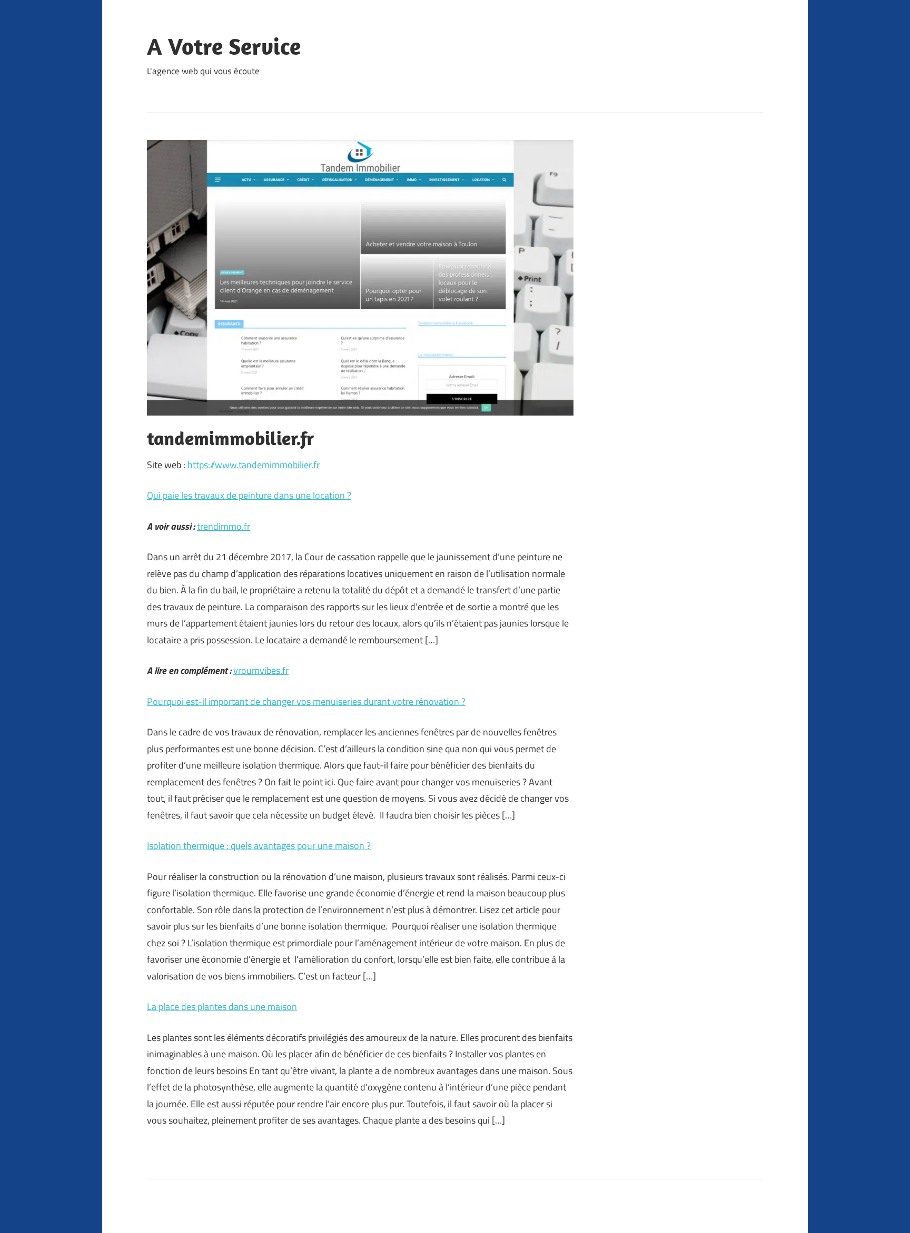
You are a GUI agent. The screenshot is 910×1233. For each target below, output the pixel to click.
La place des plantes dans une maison (222, 1006)
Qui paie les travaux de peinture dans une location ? (249, 495)
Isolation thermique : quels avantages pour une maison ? (259, 845)
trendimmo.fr (223, 526)
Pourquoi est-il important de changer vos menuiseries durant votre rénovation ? (306, 701)
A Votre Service (224, 46)
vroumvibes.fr (261, 670)
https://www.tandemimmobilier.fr (253, 465)
